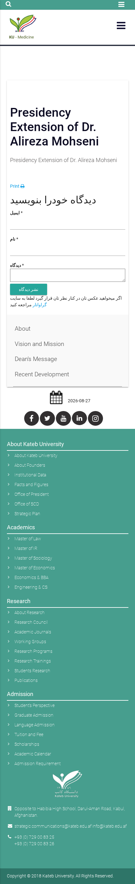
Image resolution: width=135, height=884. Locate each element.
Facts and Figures (31, 484)
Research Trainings (32, 660)
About (22, 328)
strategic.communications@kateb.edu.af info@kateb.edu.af (70, 826)
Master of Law (27, 538)
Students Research (32, 670)
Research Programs (33, 651)
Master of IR (25, 548)
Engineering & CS (30, 587)
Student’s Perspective (34, 705)
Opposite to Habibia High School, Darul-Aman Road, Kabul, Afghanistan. (69, 812)
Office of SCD (26, 503)
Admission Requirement (37, 763)
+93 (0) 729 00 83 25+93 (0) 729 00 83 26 (34, 840)
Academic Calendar (32, 753)
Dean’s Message (36, 359)
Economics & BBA (31, 577)
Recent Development (42, 374)
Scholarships (26, 744)
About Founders (29, 465)
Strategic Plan (27, 513)
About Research (29, 612)
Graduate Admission (33, 715)
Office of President (31, 494)
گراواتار (40, 304)
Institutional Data (30, 474)
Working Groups (30, 641)
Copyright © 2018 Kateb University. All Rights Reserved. (60, 875)
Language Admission (34, 724)
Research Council (31, 622)
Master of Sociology (33, 558)
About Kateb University (35, 455)
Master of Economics (34, 567)
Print (15, 186)
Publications (26, 680)
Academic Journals (32, 631)
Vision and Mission (39, 344)
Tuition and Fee (28, 734)
